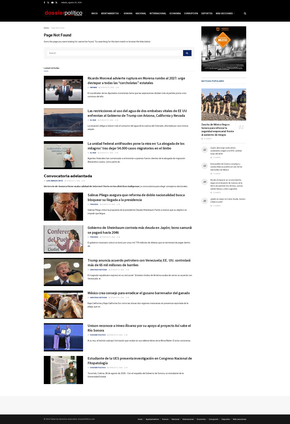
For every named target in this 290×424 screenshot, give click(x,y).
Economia (175, 13)
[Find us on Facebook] (44, 2)
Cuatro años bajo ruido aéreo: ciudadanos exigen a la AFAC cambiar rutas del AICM (226, 150)
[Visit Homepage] (65, 13)
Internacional (158, 13)
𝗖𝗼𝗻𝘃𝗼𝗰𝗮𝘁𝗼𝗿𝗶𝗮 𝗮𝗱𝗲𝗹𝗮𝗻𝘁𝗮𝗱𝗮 (68, 176)
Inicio (94, 13)
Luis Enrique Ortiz (54, 181)
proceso (94, 204)
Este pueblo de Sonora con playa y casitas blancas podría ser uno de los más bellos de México (226, 166)
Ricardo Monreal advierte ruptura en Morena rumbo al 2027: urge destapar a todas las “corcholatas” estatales (136, 80)
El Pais (93, 120)
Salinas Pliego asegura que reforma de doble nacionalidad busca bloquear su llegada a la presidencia (136, 197)
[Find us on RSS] (56, 2)
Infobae (93, 87)
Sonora (128, 13)
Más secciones (224, 13)
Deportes (207, 13)
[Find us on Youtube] (52, 2)
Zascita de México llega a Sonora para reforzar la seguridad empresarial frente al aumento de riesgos (217, 129)
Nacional (141, 13)
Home (46, 28)
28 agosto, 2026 (115, 335)
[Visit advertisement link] (223, 48)
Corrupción (191, 13)
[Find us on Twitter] (48, 2)
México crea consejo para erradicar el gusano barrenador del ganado (139, 293)
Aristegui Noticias (98, 270)
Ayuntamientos (110, 13)
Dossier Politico (98, 335)
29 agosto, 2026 (107, 87)
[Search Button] (245, 13)
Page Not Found (57, 28)
